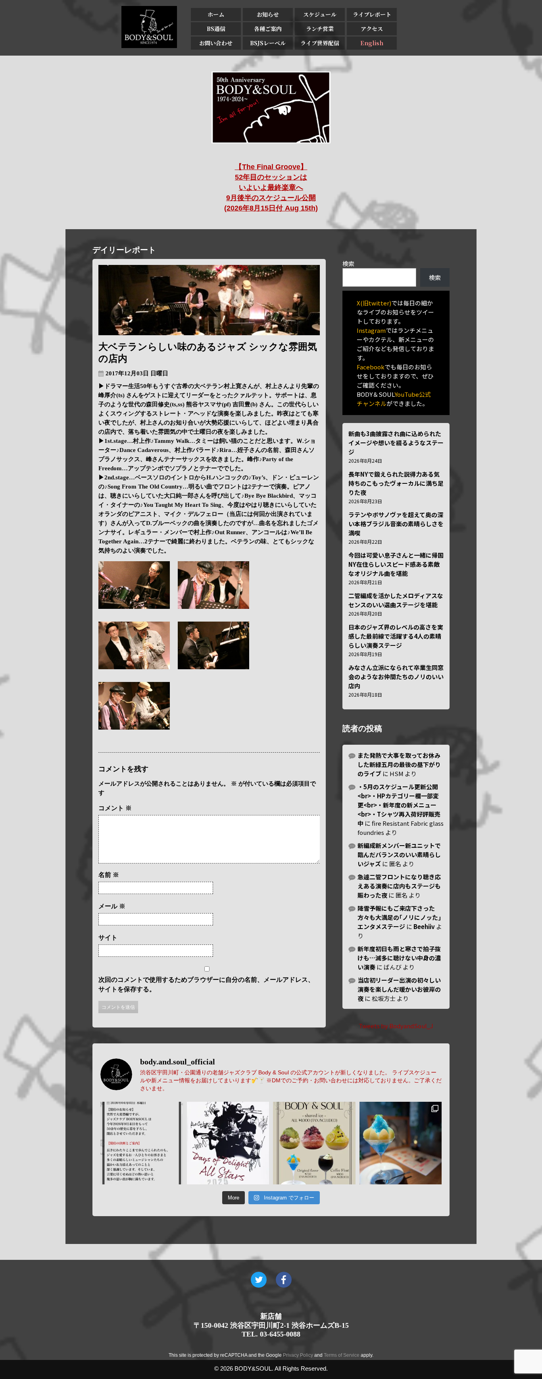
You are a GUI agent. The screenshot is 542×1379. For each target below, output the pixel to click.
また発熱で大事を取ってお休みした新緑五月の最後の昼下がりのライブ (399, 764)
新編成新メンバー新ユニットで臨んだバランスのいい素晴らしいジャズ (399, 854)
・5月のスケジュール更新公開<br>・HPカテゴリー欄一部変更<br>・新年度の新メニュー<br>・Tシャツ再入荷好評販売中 (398, 804)
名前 (108, 874)
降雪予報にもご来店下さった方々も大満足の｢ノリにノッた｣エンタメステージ (399, 917)
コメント (115, 808)
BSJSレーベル (268, 43)
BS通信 (216, 29)
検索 (348, 263)
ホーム (216, 14)
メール (111, 906)
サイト (107, 937)
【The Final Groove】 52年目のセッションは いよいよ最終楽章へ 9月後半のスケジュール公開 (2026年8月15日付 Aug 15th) (271, 187)
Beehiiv (424, 926)
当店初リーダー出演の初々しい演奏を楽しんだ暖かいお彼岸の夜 (399, 989)
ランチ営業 (320, 29)
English (371, 43)
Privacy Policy (298, 1355)
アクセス (372, 29)
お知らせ (268, 14)
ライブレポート (372, 14)
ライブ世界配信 (319, 43)
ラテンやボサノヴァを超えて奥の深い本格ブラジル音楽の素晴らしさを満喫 (396, 523)
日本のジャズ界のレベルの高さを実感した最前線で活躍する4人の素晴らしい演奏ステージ (395, 636)
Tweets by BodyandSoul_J (396, 1026)
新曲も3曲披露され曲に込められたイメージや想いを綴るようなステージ (396, 442)
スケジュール (319, 14)
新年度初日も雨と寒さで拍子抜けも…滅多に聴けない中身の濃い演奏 (399, 957)
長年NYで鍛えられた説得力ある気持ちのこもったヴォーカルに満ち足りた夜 (396, 483)
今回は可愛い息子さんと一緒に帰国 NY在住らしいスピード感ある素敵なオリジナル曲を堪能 (396, 564)
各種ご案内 (268, 29)
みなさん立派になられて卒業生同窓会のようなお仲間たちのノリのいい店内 (396, 676)
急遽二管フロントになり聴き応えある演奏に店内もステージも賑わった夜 (399, 886)
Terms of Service (341, 1355)
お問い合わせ (216, 43)
